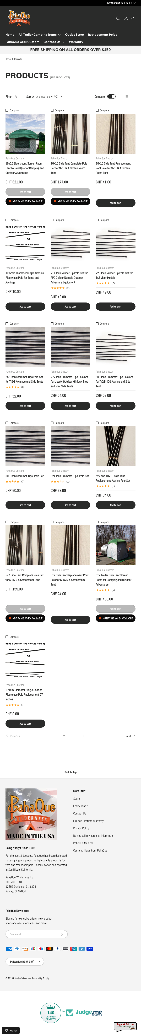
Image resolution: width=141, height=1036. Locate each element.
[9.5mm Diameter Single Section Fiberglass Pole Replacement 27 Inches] (25, 660)
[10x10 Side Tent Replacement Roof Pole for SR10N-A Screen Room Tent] (115, 134)
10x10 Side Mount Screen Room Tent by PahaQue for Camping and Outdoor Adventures (25, 168)
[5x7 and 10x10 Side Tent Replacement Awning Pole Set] (115, 446)
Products (18, 59)
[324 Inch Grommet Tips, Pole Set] (70, 446)
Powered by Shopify (40, 978)
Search (77, 799)
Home (10, 35)
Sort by (30, 97)
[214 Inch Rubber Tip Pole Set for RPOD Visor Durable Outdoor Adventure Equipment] (70, 243)
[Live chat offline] (125, 1027)
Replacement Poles (102, 35)
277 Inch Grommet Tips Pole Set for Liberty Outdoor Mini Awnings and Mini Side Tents (69, 381)
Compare (100, 97)
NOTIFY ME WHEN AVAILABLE (27, 201)
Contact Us (79, 813)
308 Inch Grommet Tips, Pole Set (25, 476)
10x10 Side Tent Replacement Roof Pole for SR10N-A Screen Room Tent (113, 168)
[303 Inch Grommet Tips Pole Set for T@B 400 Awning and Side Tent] (115, 347)
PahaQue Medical (83, 843)
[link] (30, 736)
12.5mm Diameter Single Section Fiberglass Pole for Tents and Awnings (25, 277)
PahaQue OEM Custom (22, 42)
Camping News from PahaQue (90, 850)
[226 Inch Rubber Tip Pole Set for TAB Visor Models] (115, 243)
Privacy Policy (81, 828)
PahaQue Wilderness (22, 978)
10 (82, 736)
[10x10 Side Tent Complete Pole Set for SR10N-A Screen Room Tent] (70, 134)
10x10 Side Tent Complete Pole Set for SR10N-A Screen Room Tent (69, 168)
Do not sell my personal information (93, 836)
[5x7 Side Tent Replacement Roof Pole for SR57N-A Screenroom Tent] (70, 545)
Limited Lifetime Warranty (88, 821)
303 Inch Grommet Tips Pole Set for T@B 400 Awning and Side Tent (114, 381)
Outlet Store (74, 35)
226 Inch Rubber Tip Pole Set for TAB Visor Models (114, 275)
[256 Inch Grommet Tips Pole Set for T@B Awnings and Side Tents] (25, 347)
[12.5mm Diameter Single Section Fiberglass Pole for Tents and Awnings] (25, 243)
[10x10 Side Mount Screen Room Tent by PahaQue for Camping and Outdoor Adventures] (25, 134)
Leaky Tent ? (80, 806)
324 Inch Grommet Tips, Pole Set (70, 476)
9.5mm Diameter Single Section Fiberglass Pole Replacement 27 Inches (24, 694)
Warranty (76, 42)
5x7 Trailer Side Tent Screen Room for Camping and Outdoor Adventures (113, 579)
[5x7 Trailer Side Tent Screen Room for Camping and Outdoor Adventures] (115, 545)
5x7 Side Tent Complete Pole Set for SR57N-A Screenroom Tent (25, 577)
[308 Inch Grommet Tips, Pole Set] (25, 446)
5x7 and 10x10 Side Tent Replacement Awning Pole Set (113, 478)
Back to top (70, 772)
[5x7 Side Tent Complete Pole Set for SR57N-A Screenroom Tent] (25, 545)
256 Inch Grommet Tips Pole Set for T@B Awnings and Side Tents (24, 379)
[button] (133, 18)
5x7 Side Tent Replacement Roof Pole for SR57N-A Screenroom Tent (69, 579)
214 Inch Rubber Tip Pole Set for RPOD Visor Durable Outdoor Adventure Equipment (69, 277)
